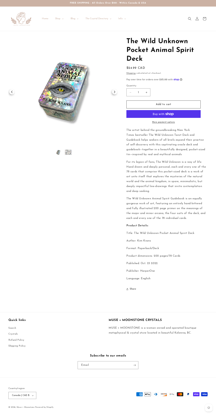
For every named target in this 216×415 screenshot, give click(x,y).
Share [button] (133, 289)
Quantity (131, 86)
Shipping (131, 73)
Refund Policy (16, 340)
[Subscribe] (134, 365)
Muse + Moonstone (26, 407)
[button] (189, 18)
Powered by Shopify (44, 407)
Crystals (13, 334)
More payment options (163, 122)
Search (12, 328)
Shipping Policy (17, 346)
